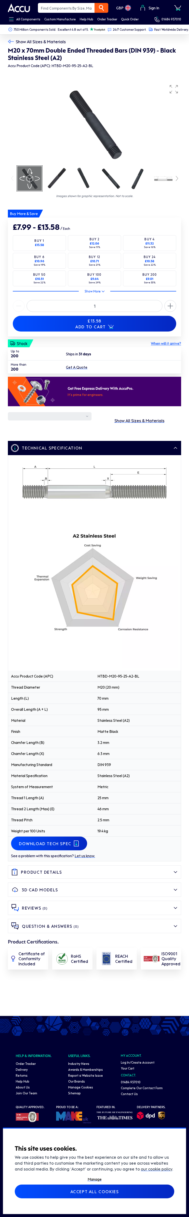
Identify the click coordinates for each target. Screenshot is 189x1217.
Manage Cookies (80, 1087)
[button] (173, 89)
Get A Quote (76, 367)
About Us (23, 1087)
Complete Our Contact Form (142, 1088)
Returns (22, 1075)
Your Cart (127, 1068)
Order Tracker (26, 1063)
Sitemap (74, 1093)
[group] (94, 123)
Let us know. (85, 856)
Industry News (78, 1063)
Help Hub (22, 1081)
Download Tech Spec (45, 843)
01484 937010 (171, 19)
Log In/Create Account (138, 1062)
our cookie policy (156, 1168)
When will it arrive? (166, 343)
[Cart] (177, 7)
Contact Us (129, 1094)
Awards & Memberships (85, 1069)
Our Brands (76, 1081)
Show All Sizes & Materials (41, 41)
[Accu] (19, 7)
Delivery (22, 1069)
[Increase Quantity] (19, 306)
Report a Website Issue (85, 1075)
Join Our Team (26, 1093)
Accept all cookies (94, 1191)
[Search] (101, 8)
